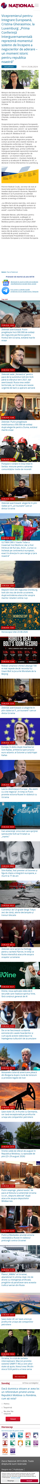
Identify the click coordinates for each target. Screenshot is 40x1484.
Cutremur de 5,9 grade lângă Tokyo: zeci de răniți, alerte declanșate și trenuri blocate (18, 912)
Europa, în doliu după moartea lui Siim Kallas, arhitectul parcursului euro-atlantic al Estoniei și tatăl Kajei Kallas (19, 751)
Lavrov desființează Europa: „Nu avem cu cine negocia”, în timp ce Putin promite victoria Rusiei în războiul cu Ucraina (19, 793)
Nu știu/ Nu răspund (8, 1412)
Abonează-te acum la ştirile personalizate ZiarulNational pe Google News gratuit (24, 283)
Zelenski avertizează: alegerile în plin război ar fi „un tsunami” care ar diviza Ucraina (19, 506)
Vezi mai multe (20, 1376)
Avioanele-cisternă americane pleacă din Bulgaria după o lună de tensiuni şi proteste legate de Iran (19, 1075)
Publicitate (18, 1469)
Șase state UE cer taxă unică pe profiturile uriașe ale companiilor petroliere (17, 1322)
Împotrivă (8, 1407)
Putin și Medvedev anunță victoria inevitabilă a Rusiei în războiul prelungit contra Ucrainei (17, 1238)
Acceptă (29, 1480)
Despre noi (6, 1469)
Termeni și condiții (15, 1477)
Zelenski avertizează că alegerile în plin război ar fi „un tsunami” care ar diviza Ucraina (18, 710)
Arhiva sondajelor (30, 1383)
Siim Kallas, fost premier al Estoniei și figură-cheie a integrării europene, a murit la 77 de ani (19, 873)
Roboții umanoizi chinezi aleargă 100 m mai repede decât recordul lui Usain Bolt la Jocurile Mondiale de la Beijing (19, 669)
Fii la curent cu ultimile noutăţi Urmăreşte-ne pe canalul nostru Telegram (24, 290)
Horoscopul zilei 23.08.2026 (14, 632)
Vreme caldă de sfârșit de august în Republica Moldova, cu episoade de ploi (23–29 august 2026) (18, 1154)
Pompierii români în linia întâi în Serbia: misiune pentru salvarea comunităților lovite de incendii (16, 466)
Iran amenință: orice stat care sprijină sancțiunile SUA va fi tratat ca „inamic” (19, 834)
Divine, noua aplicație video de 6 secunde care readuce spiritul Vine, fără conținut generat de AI (18, 994)
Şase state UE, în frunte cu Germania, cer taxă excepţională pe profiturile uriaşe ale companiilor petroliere (19, 1114)
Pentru (6, 1404)
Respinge (11, 1480)
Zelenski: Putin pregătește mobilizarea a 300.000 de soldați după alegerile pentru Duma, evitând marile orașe (19, 425)
